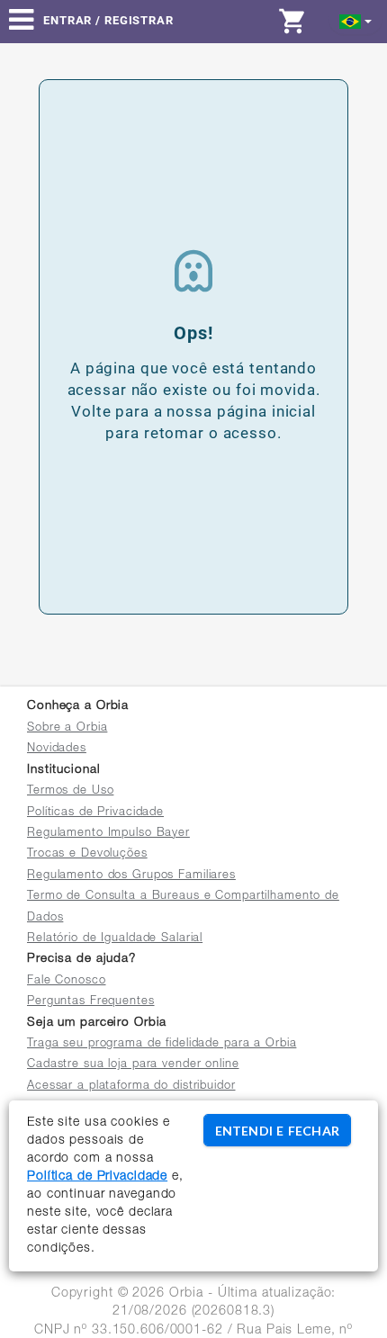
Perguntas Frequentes (91, 1002)
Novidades (56, 749)
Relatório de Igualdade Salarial (114, 939)
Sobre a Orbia (67, 728)
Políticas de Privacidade (95, 813)
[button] (356, 20)
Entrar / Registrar (108, 20)
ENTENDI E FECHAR (277, 1130)
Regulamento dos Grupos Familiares (131, 876)
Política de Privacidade (97, 1177)
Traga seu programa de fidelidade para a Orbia (161, 1044)
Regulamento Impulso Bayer (108, 834)
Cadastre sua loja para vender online (133, 1065)
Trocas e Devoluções (87, 854)
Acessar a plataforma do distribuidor (131, 1086)
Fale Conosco (66, 981)
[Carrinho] (297, 20)
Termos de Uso (70, 791)
